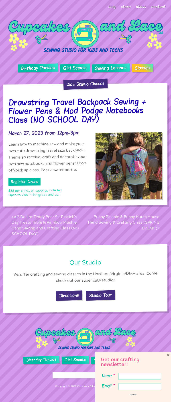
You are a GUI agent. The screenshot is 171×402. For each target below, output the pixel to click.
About (141, 6)
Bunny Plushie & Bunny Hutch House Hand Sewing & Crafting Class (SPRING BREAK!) (123, 222)
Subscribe (133, 394)
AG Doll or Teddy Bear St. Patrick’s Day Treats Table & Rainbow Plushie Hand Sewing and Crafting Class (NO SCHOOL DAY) (45, 225)
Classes (142, 68)
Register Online (24, 181)
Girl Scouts (75, 68)
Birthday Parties (38, 68)
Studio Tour (100, 295)
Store (126, 6)
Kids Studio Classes (86, 84)
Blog (112, 6)
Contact (158, 6)
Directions (69, 295)
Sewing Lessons (111, 68)
